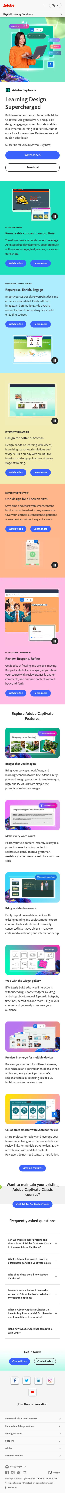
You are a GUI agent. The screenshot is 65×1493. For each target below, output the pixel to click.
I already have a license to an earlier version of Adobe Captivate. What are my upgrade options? (29, 1294)
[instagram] (12, 1472)
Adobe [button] (8, 1448)
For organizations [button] (13, 1433)
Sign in (55, 5)
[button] (45, 5)
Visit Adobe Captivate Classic (32, 1204)
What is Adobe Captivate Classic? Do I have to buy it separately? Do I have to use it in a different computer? (30, 1313)
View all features (32, 1168)
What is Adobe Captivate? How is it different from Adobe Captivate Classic (29, 1260)
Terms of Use (51, 1478)
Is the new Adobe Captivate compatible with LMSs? (30, 1330)
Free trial (32, 167)
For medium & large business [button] (19, 1426)
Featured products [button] (14, 1455)
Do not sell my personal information (38, 1483)
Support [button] (9, 1440)
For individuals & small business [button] (21, 1418)
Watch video (32, 155)
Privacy (41, 1478)
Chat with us (19, 1361)
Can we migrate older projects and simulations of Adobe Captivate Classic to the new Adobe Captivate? (29, 1243)
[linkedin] (24, 1472)
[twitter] (18, 1472)
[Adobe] (9, 5)
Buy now (45, 145)
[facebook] (7, 1472)
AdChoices (12, 1487)
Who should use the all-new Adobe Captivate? (28, 1276)
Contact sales (45, 1361)
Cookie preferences (13, 1483)
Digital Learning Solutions (17, 14)
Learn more (41, 263)
